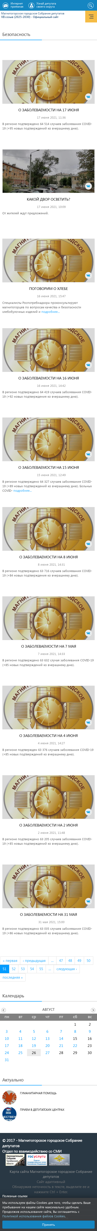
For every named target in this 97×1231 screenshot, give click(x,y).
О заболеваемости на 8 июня (48, 556)
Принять (48, 1224)
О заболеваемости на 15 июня (48, 467)
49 (79, 960)
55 (41, 968)
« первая (10, 960)
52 (14, 968)
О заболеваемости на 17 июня (48, 109)
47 (61, 960)
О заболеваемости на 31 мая (48, 914)
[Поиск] (90, 6)
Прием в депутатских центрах (42, 1109)
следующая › (67, 968)
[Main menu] (91, 16)
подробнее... (50, 312)
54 (32, 968)
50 (88, 960)
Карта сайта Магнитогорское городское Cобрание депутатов (51, 1174)
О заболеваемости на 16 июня (48, 377)
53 (23, 968)
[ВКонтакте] (88, 96)
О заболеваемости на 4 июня (48, 735)
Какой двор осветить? (48, 199)
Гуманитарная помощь (38, 1093)
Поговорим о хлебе (48, 288)
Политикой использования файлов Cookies (33, 1216)
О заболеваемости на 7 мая (48, 646)
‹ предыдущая (34, 960)
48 (70, 960)
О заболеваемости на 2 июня (48, 824)
